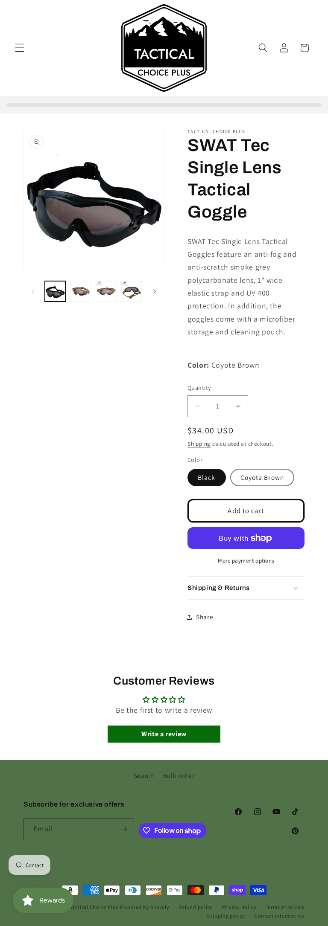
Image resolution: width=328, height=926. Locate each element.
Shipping (199, 443)
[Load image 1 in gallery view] (55, 291)
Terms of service (285, 907)
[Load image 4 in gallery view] (106, 291)
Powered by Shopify (145, 907)
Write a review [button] (164, 733)
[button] (19, 48)
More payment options (246, 560)
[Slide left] (32, 291)
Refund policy (196, 907)
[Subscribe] (123, 829)
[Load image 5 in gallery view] (131, 291)
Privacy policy (239, 907)
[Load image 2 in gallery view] (80, 291)
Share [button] (204, 616)
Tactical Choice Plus (94, 907)
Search (144, 775)
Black (207, 477)
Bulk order (179, 775)
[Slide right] (154, 291)
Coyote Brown (262, 477)
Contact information (279, 916)
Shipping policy (225, 916)
